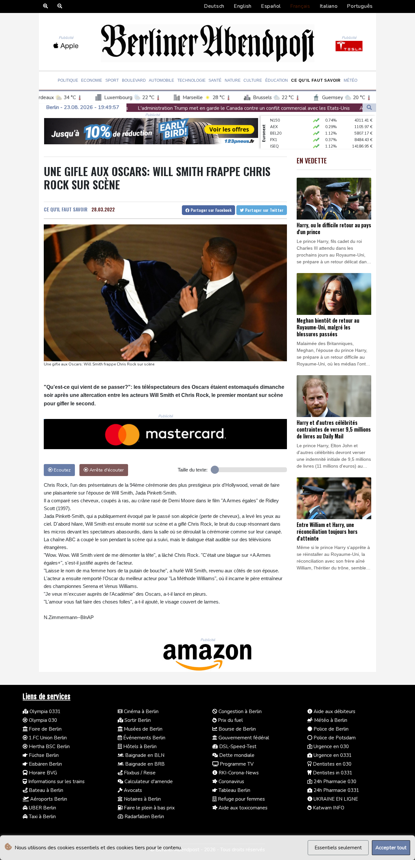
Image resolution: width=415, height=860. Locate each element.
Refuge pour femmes (241, 799)
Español (271, 6)
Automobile (161, 80)
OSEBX (276, 144)
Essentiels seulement (338, 847)
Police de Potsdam (334, 738)
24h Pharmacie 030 (334, 781)
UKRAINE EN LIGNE (335, 799)
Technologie (191, 80)
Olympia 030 (42, 720)
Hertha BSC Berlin (49, 746)
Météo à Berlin (330, 720)
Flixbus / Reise (139, 773)
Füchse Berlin (43, 755)
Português (360, 6)
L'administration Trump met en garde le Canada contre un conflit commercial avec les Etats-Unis (177, 108)
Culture (252, 80)
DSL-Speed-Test (237, 746)
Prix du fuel (230, 720)
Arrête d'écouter (106, 470)
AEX (274, 118)
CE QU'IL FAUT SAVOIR (66, 209)
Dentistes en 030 (331, 764)
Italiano (329, 6)
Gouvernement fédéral (243, 738)
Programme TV (236, 764)
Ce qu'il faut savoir (316, 80)
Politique (68, 80)
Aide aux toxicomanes (242, 808)
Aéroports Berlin (48, 799)
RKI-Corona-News (238, 773)
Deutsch (214, 6)
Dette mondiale (236, 755)
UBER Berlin (42, 808)
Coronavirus (230, 781)
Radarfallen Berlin (143, 816)
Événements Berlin (143, 738)
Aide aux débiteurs (333, 711)
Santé (214, 80)
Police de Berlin (330, 729)
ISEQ (274, 137)
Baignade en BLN (144, 755)
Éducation (276, 80)
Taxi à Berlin (42, 816)
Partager (210, 210)
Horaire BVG (42, 773)
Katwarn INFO (328, 808)
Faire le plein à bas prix (149, 808)
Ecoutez (62, 470)
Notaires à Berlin (142, 799)
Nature (233, 80)
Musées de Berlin (142, 729)
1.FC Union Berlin (47, 738)
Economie (91, 80)
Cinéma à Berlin (141, 711)
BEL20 (275, 124)
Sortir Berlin (137, 720)
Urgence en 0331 (332, 755)
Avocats (132, 790)
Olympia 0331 (44, 711)
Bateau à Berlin (45, 790)
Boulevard (134, 80)
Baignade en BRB (144, 764)
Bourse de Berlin (236, 729)
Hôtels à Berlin (139, 746)
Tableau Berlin (233, 790)
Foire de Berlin (45, 729)
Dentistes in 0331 (332, 773)
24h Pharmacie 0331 (335, 790)
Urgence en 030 (330, 746)
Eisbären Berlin (45, 764)
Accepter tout (391, 847)
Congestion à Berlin (239, 711)
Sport (112, 80)
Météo (350, 80)
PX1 (273, 131)
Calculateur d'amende (148, 781)
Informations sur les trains (56, 781)
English (243, 6)
